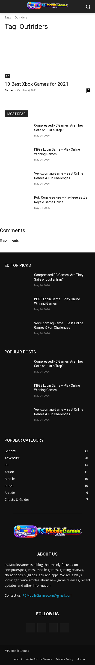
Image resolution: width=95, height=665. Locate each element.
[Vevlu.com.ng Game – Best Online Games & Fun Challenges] (17, 180)
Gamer (9, 90)
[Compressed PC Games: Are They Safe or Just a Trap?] (17, 132)
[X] (64, 627)
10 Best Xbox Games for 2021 (36, 84)
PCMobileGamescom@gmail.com (47, 595)
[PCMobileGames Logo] (47, 5)
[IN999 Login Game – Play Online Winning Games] (17, 156)
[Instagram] (41, 627)
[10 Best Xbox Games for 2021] (47, 56)
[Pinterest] (53, 627)
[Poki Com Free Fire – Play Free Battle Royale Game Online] (17, 204)
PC (7, 76)
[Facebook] (30, 627)
